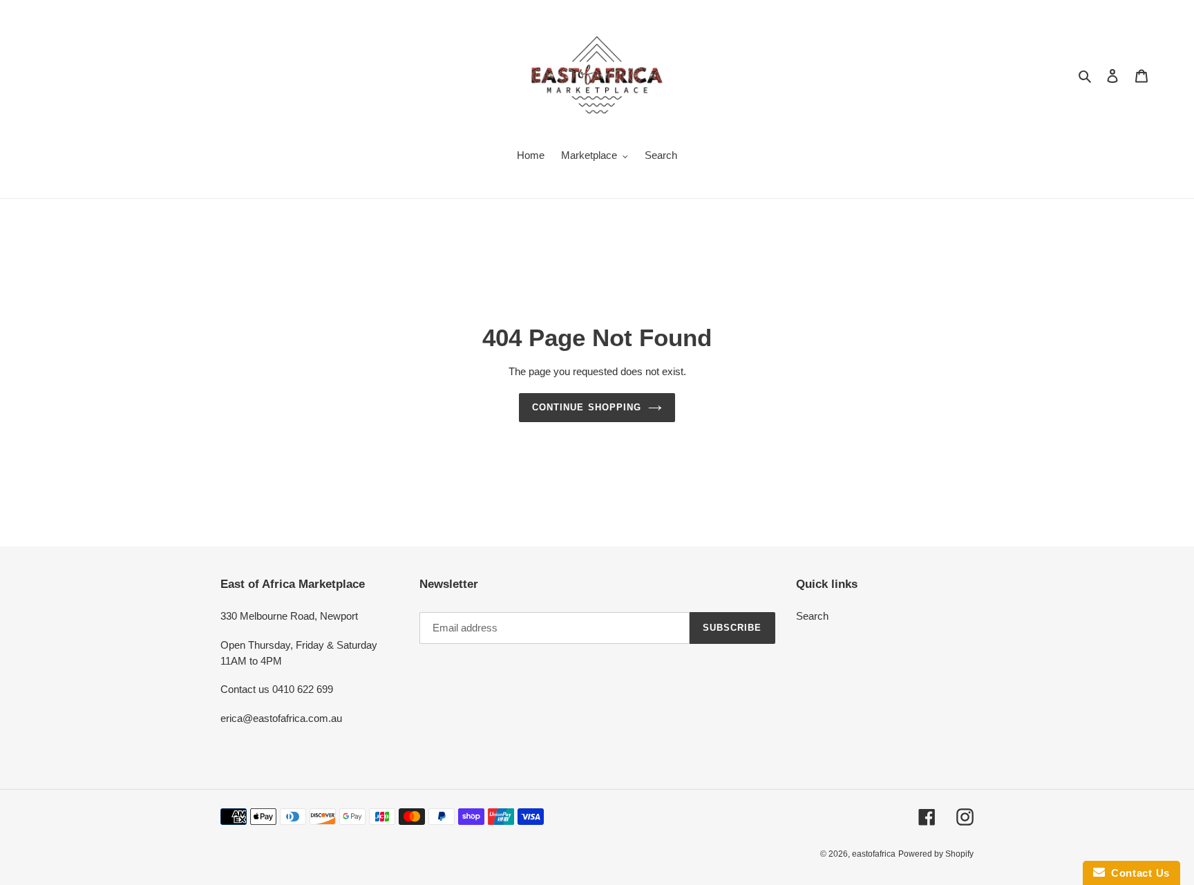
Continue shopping (586, 407)
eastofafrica (874, 854)
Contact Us (1137, 873)
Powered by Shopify (936, 854)
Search (812, 616)
